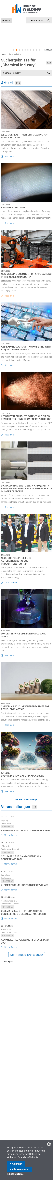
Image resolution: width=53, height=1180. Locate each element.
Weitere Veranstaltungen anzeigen (26, 954)
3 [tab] (19, 50)
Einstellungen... (15, 1173)
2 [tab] (16, 50)
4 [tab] (22, 50)
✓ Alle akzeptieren (19, 1169)
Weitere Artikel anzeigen (26, 799)
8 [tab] (33, 50)
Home (3, 54)
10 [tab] (39, 50)
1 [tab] (13, 50)
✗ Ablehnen (16, 1163)
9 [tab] (36, 50)
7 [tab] (30, 50)
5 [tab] (25, 50)
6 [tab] (28, 50)
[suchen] (48, 20)
